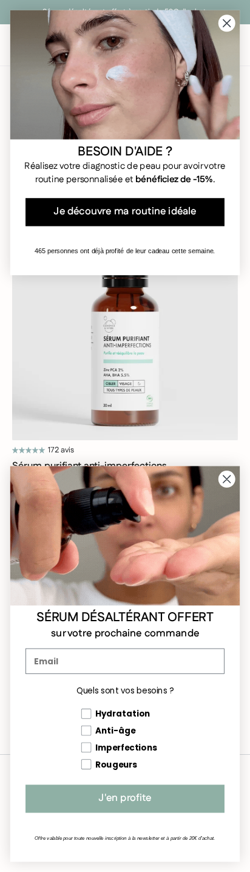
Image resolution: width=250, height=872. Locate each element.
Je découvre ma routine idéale (124, 212)
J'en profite (124, 798)
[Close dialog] (226, 479)
